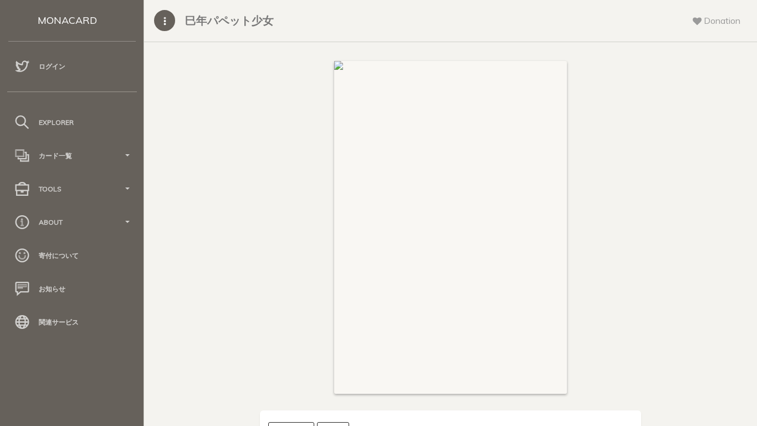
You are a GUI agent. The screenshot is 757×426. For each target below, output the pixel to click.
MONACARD (67, 20)
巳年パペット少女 (229, 20)
